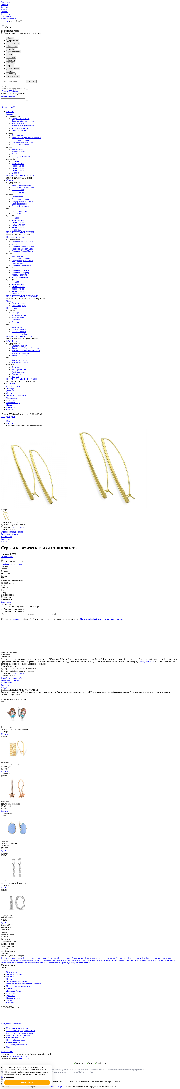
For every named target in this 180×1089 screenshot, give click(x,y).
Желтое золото (18, 152)
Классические (18, 123)
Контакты (5, 14)
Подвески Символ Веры (22, 249)
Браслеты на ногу (19, 346)
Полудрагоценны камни (22, 201)
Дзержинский (12, 41)
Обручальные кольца (21, 119)
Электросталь (13, 77)
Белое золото (17, 149)
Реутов (10, 66)
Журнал (9, 1000)
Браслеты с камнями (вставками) (26, 350)
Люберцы (11, 57)
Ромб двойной (18, 317)
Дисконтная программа (16, 395)
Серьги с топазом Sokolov (129, 960)
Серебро (15, 154)
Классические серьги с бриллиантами (78, 960)
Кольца (9, 114)
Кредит (4, 541)
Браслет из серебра (20, 362)
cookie (24, 1067)
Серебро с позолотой (21, 156)
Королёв (10, 49)
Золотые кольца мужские (23, 126)
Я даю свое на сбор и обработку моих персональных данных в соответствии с (62, 619)
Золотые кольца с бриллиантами (26, 137)
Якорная (15, 322)
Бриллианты (17, 135)
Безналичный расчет (10, 534)
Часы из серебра (19, 305)
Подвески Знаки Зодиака (23, 246)
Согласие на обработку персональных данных (57, 1072)
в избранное (6, 564)
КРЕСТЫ (10, 384)
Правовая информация (79, 1070)
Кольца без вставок (20, 145)
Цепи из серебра (19, 329)
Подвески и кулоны (15, 237)
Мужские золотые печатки (18, 1035)
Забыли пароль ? (58, 1086)
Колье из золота (19, 331)
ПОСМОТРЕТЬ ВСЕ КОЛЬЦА (20, 175)
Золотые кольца (19, 130)
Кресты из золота (19, 275)
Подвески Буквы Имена (22, 251)
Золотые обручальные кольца (25, 121)
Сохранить (31, 81)
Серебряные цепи (14, 1042)
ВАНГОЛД (6, 602)
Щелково (10, 74)
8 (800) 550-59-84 (146, 661)
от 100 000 (16, 173)
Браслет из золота (19, 360)
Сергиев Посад (13, 68)
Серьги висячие (19, 192)
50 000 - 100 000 (19, 171)
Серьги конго (18, 190)
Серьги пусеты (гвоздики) (23, 187)
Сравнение (6, 16)
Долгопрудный (13, 43)
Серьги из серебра (20, 213)
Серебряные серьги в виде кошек (156, 958)
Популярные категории (11, 1024)
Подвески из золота (20, 270)
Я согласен (27, 1083)
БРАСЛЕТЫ (11, 341)
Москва (10, 38)
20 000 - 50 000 (18, 168)
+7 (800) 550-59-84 (9, 91)
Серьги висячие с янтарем (35, 963)
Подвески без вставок (21, 265)
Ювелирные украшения (17, 1028)
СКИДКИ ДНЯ (8, 416)
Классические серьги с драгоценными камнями (68, 963)
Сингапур (16, 320)
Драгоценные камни (21, 140)
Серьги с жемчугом (15, 1038)
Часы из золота (18, 303)
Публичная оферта (86, 1072)
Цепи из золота (18, 327)
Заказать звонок (8, 96)
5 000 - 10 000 (18, 163)
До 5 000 (15, 161)
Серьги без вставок (20, 206)
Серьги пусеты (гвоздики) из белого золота (77, 958)
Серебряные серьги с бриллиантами (17, 960)
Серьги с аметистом (107, 958)
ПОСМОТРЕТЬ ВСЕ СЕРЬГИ (20, 232)
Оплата (4, 4)
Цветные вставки (19, 204)
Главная (9, 421)
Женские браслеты (20, 355)
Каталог (10, 111)
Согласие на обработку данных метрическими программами (117, 1070)
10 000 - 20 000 (18, 166)
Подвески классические (22, 242)
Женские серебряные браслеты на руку (29, 348)
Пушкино (10, 63)
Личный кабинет (8, 19)
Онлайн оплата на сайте (12, 532)
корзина (4, 21)
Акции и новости (14, 974)
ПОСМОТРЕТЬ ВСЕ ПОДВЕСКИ (22, 296)
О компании (6, 2)
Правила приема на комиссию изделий (23, 984)
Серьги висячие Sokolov (106, 960)
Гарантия (10, 400)
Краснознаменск (13, 52)
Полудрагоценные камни (23, 142)
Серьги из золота (19, 211)
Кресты (15, 244)
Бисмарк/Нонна (19, 315)
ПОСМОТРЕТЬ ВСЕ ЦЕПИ (19, 336)
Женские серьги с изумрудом (155, 960)
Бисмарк (15, 313)
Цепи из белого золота (16, 1040)
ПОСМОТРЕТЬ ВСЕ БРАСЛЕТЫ (21, 379)
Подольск (11, 60)
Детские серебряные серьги (128, 958)
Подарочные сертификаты (18, 986)
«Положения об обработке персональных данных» (23, 1072)
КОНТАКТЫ (7, 1051)
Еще (8, 1047)
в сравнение (18, 564)
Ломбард (5, 9)
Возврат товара (13, 402)
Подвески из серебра (21, 272)
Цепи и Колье (12, 308)
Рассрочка (5, 539)
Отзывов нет (7, 556)
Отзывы (4, 12)
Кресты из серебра (20, 277)
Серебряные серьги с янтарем (47, 960)
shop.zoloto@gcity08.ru (17, 1056)
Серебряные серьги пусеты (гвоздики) (40, 958)
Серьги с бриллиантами (12, 958)
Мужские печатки (20, 128)
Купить (4, 734)
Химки (9, 71)
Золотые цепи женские (16, 1045)
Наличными (6, 536)
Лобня (9, 54)
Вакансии (10, 405)
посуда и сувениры (14, 386)
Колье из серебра (19, 334)
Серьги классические (21, 185)
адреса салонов (18, 527)
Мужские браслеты (20, 353)
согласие (15, 619)
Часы (8, 301)
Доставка (5, 7)
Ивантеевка (12, 46)
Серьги (9, 180)
